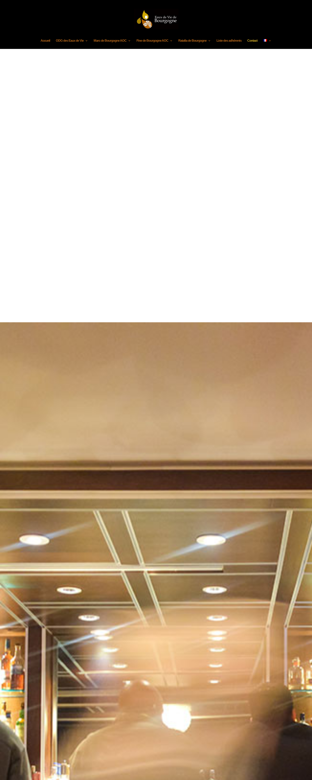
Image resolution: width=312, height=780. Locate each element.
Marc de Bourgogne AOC (110, 40)
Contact (252, 40)
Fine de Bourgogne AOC (152, 40)
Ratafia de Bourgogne (192, 40)
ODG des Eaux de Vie (70, 40)
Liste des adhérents (229, 40)
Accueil (45, 40)
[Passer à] (267, 44)
